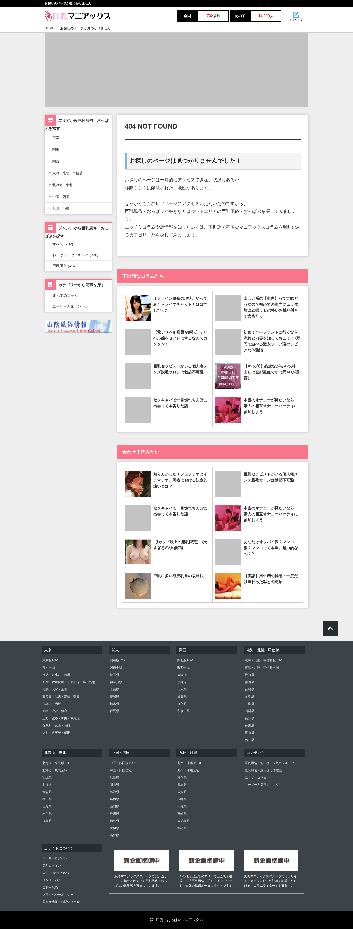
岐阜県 (249, 696)
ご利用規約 (50, 887)
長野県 (249, 718)
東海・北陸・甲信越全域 (262, 667)
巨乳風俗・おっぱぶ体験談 (263, 770)
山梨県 (249, 711)
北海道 (47, 785)
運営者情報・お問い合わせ (61, 902)
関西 (54, 160)
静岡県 (249, 682)
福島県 (47, 821)
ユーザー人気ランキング (72, 306)
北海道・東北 (61, 184)
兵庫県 (182, 689)
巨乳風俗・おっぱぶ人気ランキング (269, 763)
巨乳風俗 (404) (64, 266)
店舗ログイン (51, 865)
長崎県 (182, 799)
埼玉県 (114, 675)
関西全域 (183, 667)
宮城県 (47, 777)
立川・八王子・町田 (56, 733)
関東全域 (116, 667)
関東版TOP (117, 660)
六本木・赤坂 (51, 704)
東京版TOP (50, 660)
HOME (49, 28)
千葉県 (114, 689)
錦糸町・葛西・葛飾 (56, 725)
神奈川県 (116, 682)
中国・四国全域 (121, 770)
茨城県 (114, 696)
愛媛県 (114, 828)
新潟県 (249, 689)
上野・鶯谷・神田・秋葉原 (61, 718)
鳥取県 (114, 792)
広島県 (114, 777)
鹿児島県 (183, 821)
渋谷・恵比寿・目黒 (56, 675)
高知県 (114, 835)
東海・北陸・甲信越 (66, 172)
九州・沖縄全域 (188, 770)
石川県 (249, 725)
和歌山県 (183, 711)
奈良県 (182, 704)
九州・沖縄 (59, 208)
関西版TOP (185, 660)
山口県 (114, 806)
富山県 (249, 733)
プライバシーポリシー (57, 894)
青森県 (47, 792)
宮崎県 (182, 813)
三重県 (249, 704)
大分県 (182, 806)
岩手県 (47, 813)
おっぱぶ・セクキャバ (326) (75, 255)
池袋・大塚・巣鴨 (54, 689)
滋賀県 (182, 696)
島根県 (114, 799)
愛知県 (249, 675)
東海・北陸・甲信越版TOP (263, 660)
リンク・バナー (53, 880)
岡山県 (114, 785)
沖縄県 (182, 828)
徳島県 (114, 821)
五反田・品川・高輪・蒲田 (61, 696)
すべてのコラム (65, 295)
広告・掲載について (56, 873)
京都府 (182, 682)
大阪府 (182, 675)
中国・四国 (59, 196)
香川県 (114, 813)
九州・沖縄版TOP (189, 763)
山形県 (47, 806)
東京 (54, 137)
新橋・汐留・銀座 (54, 711)
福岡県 (182, 777)
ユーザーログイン (54, 858)
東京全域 (48, 667)
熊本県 (182, 785)
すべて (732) (62, 244)
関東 (54, 149)
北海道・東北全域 (54, 770)
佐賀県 (182, 792)
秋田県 (47, 799)
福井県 (249, 740)
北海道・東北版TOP (56, 763)
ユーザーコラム (255, 777)
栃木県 (114, 704)
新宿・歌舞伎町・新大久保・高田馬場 (68, 682)
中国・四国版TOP (122, 763)
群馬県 (114, 711)
